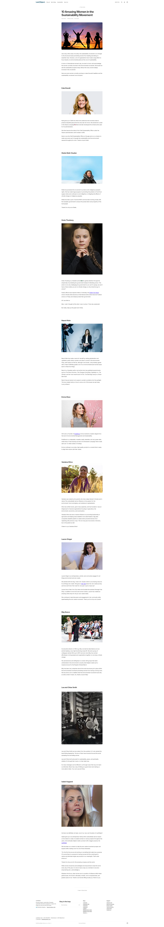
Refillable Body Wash (87, 909)
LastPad (84, 908)
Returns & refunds (110, 904)
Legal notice (109, 908)
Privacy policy (109, 905)
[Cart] (127, 2)
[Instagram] (127, 923)
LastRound (85, 907)
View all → (85, 912)
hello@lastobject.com (46, 919)
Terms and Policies (82, 923)
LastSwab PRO (86, 904)
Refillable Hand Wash (87, 911)
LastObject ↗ (49, 923)
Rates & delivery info (51, 907)
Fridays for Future (94, 292)
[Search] (121, 2)
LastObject (41, 923)
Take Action (82, 7)
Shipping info (109, 902)
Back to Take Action (82, 890)
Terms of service (110, 907)
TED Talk (83, 583)
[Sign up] (79, 905)
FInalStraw (77, 433)
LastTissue (85, 905)
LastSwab (64, 843)
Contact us (109, 909)
